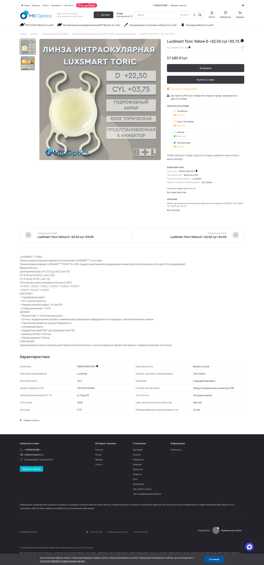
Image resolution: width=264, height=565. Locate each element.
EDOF (80, 402)
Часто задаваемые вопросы (147, 493)
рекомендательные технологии (77, 547)
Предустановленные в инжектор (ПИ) (213, 388)
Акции (98, 454)
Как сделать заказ (142, 488)
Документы (138, 484)
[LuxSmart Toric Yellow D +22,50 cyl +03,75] (100, 99)
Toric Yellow (206, 182)
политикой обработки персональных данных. (62, 560)
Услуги (98, 464)
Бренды (99, 459)
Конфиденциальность (117, 532)
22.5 (79, 380)
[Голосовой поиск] (194, 14)
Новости (137, 474)
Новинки (137, 464)
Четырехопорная (202, 395)
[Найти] (200, 14)
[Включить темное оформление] (243, 5)
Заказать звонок (178, 5)
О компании (139, 443)
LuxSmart (197, 178)
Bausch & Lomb (191, 175)
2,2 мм (196, 409)
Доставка (138, 449)
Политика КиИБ (140, 532)
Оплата (136, 454)
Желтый (197, 402)
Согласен (214, 559)
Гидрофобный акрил (204, 380)
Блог (135, 479)
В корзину (206, 68)
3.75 (79, 409)
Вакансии (138, 469)
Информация (178, 443)
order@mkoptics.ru (33, 454)
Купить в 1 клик (205, 79)
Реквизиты (138, 459)
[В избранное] (242, 47)
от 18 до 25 (83, 395)
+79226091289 (159, 5)
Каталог (99, 449)
